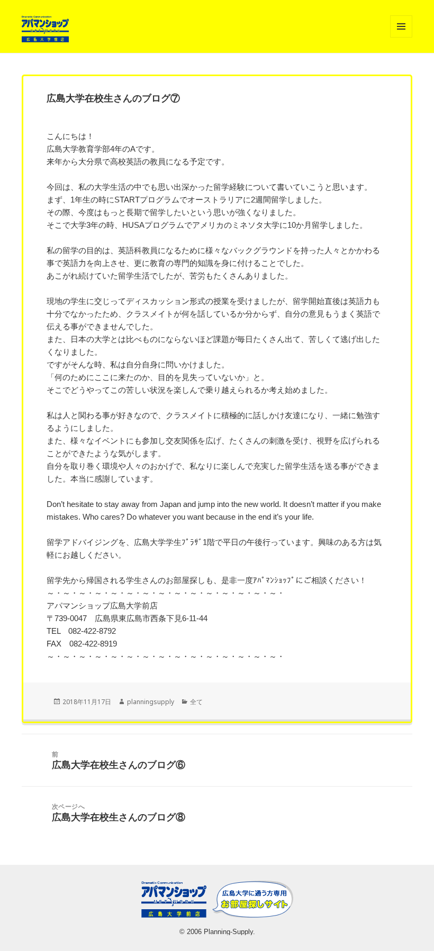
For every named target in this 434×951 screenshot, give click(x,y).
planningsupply (150, 701)
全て (196, 701)
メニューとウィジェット (401, 37)
